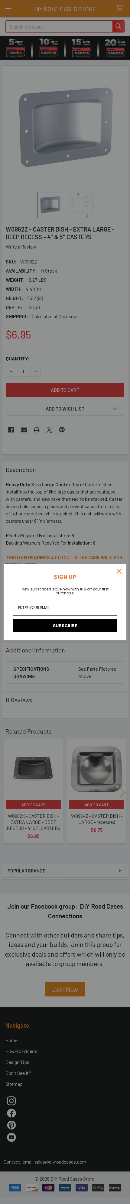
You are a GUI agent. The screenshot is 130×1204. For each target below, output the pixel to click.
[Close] (119, 571)
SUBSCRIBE (65, 626)
